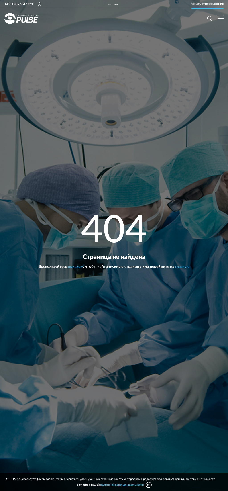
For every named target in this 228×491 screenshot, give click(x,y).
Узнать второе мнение (207, 4)
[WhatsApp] (39, 4)
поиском (75, 266)
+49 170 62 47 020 (19, 4)
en (116, 4)
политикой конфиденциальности (122, 484)
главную (182, 266)
